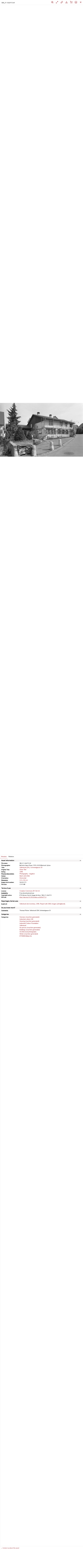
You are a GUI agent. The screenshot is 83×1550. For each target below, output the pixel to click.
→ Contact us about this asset (10, 1548)
